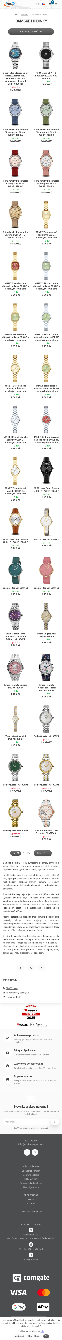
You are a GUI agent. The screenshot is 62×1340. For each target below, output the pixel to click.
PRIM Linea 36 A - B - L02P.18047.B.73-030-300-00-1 (46, 76)
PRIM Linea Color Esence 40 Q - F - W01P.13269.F (47, 489)
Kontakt (31, 1203)
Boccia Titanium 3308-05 (46, 539)
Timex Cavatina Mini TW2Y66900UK (15, 737)
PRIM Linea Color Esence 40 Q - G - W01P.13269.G (16, 541)
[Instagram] (35, 1152)
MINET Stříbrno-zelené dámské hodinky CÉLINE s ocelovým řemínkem (46, 337)
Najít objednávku (31, 1187)
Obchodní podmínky (31, 1171)
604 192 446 (12, 988)
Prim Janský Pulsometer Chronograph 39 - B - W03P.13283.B (46, 132)
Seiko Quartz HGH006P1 (15, 784)
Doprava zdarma (23, 1076)
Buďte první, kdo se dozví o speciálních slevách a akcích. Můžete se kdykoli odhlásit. (31, 1112)
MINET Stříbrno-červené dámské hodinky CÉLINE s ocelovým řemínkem (46, 440)
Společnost (31, 1195)
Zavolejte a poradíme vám (28, 1063)
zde (42, 1331)
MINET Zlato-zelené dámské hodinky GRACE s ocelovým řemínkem (15, 337)
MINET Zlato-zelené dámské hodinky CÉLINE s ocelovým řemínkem (46, 388)
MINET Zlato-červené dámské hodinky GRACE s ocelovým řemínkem (15, 286)
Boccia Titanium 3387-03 (46, 588)
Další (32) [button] (41, 853)
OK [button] (46, 1336)
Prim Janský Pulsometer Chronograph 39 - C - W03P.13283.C (15, 184)
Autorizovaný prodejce (26, 1035)
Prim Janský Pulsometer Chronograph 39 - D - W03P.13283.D (46, 184)
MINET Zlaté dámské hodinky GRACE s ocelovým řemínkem (46, 235)
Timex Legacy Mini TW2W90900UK (46, 635)
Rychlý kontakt (13, 997)
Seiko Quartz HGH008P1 (15, 830)
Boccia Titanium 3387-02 (15, 588)
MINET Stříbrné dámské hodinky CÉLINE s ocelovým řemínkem (15, 440)
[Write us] (31, 1255)
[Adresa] (31, 1230)
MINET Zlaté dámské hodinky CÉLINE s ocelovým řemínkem (15, 388)
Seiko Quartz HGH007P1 (46, 784)
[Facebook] (27, 1152)
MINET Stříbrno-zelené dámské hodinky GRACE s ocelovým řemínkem (46, 286)
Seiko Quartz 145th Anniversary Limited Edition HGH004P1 (15, 636)
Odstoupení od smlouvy (31, 1183)
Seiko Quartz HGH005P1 (46, 736)
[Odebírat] (55, 1122)
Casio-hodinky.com (31, 1211)
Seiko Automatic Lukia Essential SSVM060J (46, 832)
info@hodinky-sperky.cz (17, 992)
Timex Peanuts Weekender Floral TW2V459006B (46, 688)
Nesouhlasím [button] (34, 1336)
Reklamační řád (31, 1179)
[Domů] (9, 4)
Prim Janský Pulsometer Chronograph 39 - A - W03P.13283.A (15, 132)
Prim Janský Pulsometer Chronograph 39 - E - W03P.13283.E (15, 235)
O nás (31, 1199)
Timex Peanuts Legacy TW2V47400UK (15, 686)
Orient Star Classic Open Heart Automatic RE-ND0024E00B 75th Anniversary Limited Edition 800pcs (15, 78)
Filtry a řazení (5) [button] (29, 31)
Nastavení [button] (19, 1336)
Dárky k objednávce (24, 1050)
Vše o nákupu (31, 1166)
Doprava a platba (31, 1175)
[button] (20, 968)
